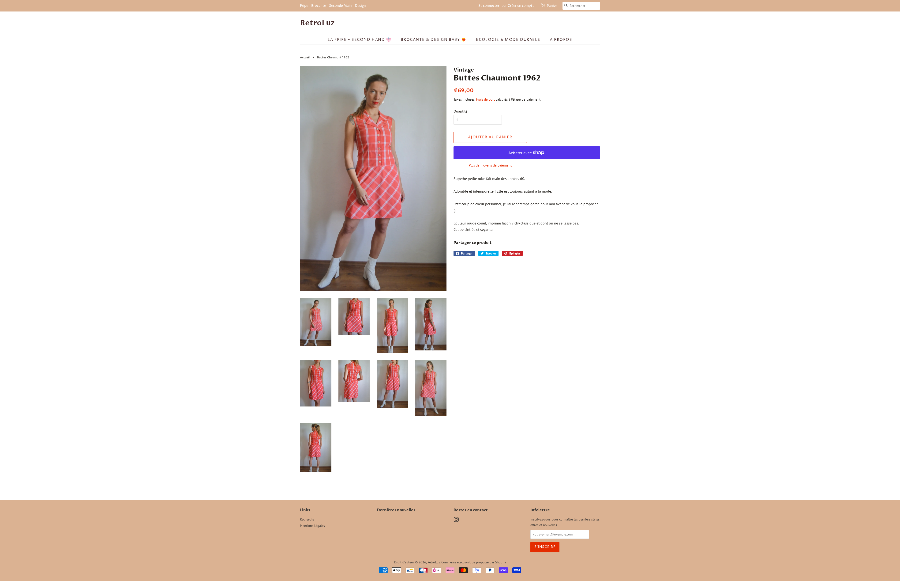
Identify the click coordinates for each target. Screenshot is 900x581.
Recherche (307, 519)
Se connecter (488, 6)
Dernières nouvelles (396, 510)
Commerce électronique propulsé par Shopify (473, 562)
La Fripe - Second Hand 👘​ (359, 39)
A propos (561, 39)
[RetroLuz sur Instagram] (456, 520)
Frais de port (485, 99)
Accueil (305, 58)
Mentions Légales (312, 526)
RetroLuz (317, 23)
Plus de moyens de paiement (490, 165)
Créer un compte (521, 6)
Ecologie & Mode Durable (508, 39)
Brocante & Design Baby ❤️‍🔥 (433, 39)
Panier (552, 6)
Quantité (460, 111)
